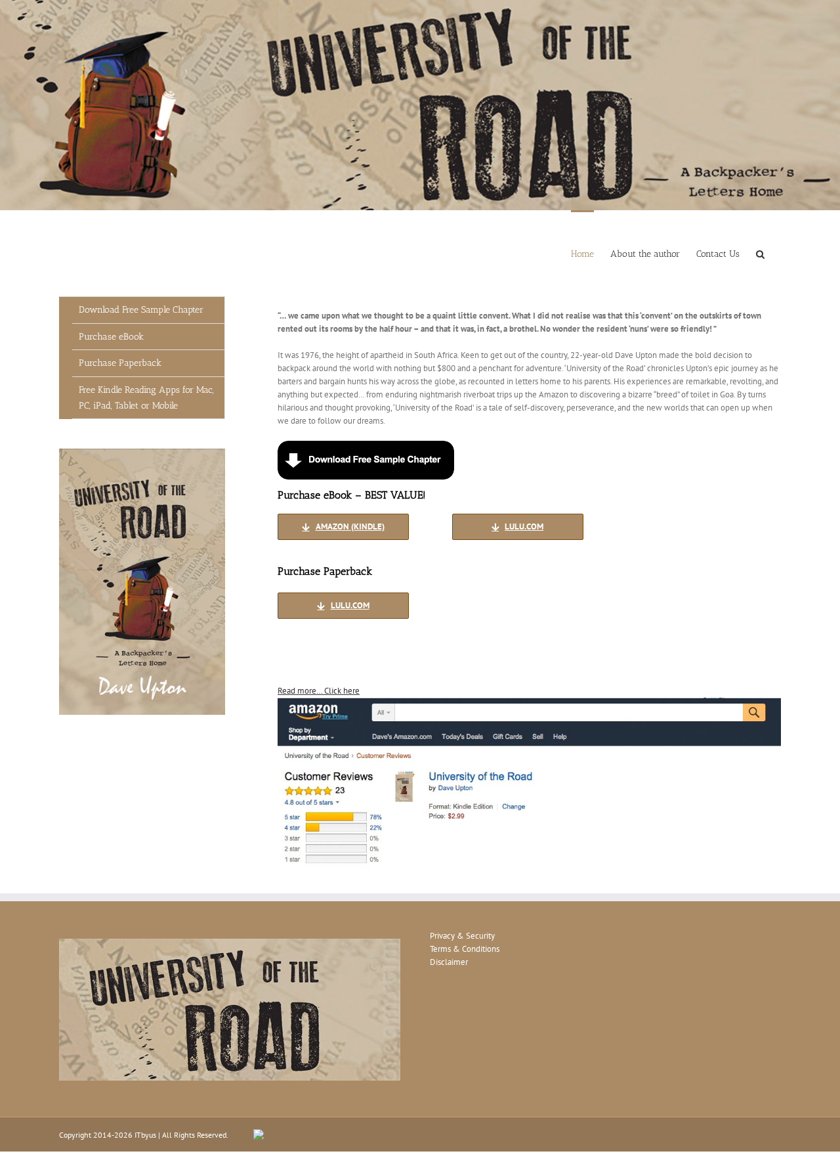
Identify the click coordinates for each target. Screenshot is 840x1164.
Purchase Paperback (120, 363)
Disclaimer (449, 962)
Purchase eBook (111, 336)
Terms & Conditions (464, 948)
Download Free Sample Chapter (141, 309)
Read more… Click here (319, 690)
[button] (760, 253)
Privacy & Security (462, 935)
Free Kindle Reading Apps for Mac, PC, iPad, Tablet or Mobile (146, 397)
